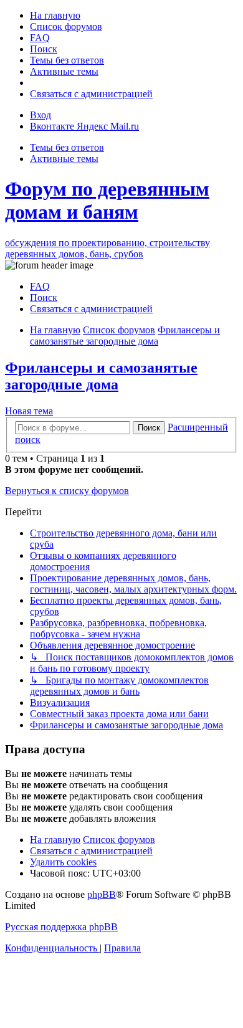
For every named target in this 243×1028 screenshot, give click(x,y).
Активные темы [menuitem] (64, 158)
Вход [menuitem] (40, 115)
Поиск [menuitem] (43, 297)
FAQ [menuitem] (40, 286)
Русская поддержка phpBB (61, 926)
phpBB (101, 894)
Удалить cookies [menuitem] (63, 862)
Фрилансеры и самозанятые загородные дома (101, 376)
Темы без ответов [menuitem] (67, 147)
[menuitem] (55, 15)
